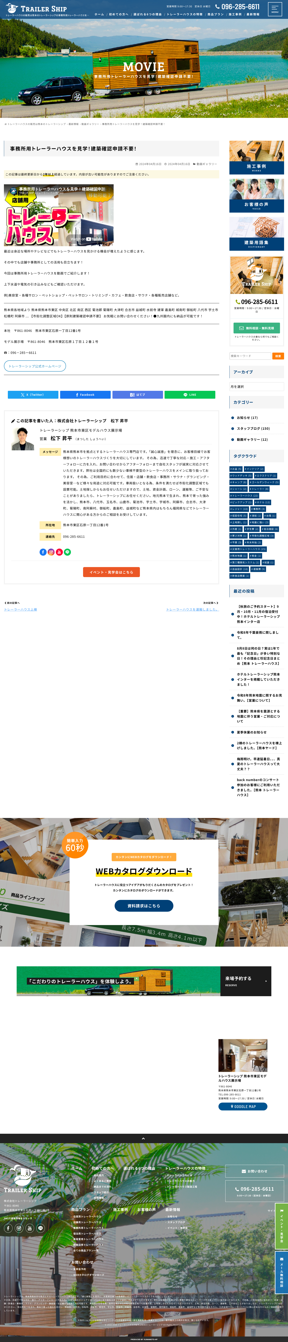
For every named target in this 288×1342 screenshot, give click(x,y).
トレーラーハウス (245, 495)
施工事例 (120, 1209)
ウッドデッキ (242, 475)
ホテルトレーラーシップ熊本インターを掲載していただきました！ (258, 679)
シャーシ (239, 489)
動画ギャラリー (207, 164)
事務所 (259, 509)
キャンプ (239, 482)
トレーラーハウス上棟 (20, 609)
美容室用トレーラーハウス (88, 1239)
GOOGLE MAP (245, 1106)
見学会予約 (79, 1269)
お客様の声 (147, 1209)
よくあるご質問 (103, 1181)
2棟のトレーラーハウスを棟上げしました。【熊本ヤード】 (259, 745)
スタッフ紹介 (101, 1192)
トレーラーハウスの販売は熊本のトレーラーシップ (140, 1325)
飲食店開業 (240, 575)
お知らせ (173, 1216)
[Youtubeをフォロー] (59, 552)
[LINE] (190, 395)
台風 (270, 515)
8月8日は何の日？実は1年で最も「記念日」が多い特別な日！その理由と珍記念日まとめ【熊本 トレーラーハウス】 (259, 656)
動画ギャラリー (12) (252, 439)
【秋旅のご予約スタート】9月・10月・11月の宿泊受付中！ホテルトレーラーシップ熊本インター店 (258, 614)
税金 (256, 555)
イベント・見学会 (178, 1228)
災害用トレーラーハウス (249, 549)
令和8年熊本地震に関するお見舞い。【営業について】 (259, 698)
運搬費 (259, 569)
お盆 (237, 469)
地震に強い (260, 522)
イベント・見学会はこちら (111, 572)
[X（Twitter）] (33, 395)
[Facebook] (85, 395)
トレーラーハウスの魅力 (181, 1181)
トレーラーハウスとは (179, 1175)
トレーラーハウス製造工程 (182, 1186)
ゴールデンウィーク (265, 482)
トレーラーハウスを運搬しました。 (192, 609)
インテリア (255, 469)
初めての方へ (103, 1168)
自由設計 (240, 569)
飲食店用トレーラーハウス (88, 1245)
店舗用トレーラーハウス (87, 1222)
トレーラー (260, 489)
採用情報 (99, 1198)
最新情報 (172, 1209)
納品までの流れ (103, 1186)
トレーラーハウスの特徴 (185, 1168)
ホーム (76, 1168)
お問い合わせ (82, 1262)
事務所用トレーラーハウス (88, 1228)
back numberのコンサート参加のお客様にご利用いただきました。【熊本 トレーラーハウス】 (258, 787)
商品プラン (80, 1209)
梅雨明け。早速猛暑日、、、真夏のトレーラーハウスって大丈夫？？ (258, 763)
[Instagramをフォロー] (51, 552)
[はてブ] (137, 395)
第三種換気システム (245, 562)
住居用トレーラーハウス (87, 1216)
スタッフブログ (176, 1222)
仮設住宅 (239, 515)
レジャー (240, 509)
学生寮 (252, 529)
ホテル (263, 502)
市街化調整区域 (263, 535)
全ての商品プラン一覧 (86, 1250)
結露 (269, 562)
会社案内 (99, 1175)
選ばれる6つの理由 (139, 1168)
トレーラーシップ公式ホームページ (34, 366)
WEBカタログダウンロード (88, 1275)
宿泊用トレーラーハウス (87, 1233)
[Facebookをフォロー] (43, 552)
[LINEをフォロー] (67, 552)
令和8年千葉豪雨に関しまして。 (258, 635)
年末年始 (254, 542)
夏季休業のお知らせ (252, 732)
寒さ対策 (239, 535)
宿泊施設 (271, 529)
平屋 (237, 542)
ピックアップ (242, 502)
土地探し (239, 522)
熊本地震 (239, 555)
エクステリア (266, 475)
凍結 (256, 515)
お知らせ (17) (247, 417)
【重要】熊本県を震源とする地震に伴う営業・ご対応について (258, 716)
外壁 (237, 529)
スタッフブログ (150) (253, 428)
